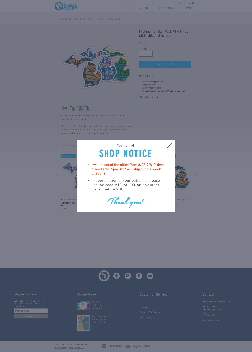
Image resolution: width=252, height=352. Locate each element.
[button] (169, 145)
